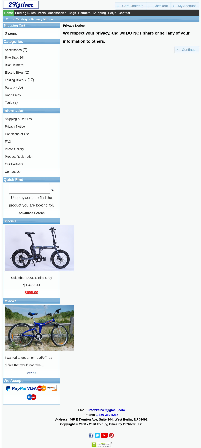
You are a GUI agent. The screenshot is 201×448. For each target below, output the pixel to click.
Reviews (10, 301)
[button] (131, 6)
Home (8, 13)
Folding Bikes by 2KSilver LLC (119, 424)
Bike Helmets (14, 65)
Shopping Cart (14, 25)
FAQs (112, 13)
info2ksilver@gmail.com (106, 410)
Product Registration (19, 156)
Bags (72, 13)
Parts (42, 13)
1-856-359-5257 (107, 414)
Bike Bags (12, 57)
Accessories (57, 13)
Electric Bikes (14, 72)
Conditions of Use (17, 134)
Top (8, 19)
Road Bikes (13, 95)
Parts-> (10, 87)
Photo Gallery (14, 149)
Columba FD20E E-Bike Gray (31, 277)
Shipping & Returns (18, 119)
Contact (124, 13)
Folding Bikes (25, 13)
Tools (8, 102)
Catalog (21, 19)
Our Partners (14, 164)
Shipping (99, 13)
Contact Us (12, 171)
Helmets (84, 13)
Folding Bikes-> (15, 80)
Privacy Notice (42, 19)
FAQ (8, 141)
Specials (10, 221)
